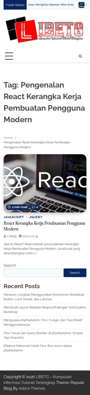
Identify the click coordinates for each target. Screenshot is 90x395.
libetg (12, 236)
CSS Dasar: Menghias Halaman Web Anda (41, 4)
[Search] (80, 56)
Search (10, 265)
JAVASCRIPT (14, 217)
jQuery (36, 217)
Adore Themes (32, 388)
